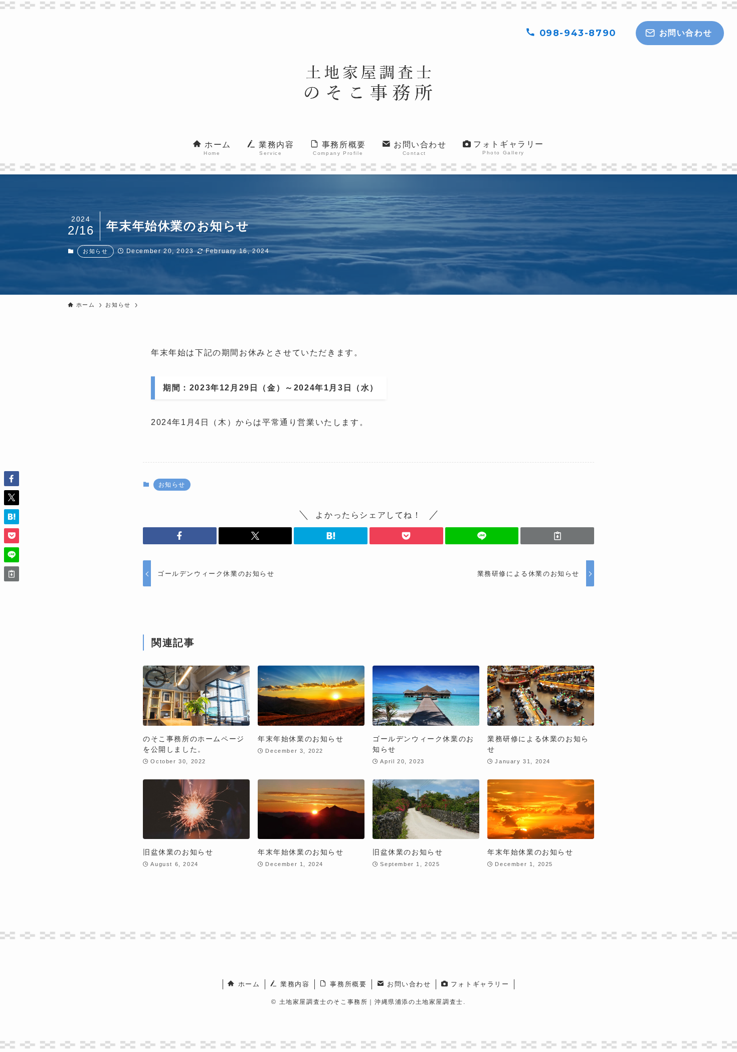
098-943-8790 (576, 33)
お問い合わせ (407, 984)
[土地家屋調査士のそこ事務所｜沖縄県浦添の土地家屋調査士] (368, 83)
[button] (180, 535)
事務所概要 (347, 984)
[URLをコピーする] (557, 535)
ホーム (247, 984)
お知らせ (95, 251)
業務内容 (294, 984)
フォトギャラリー (478, 984)
